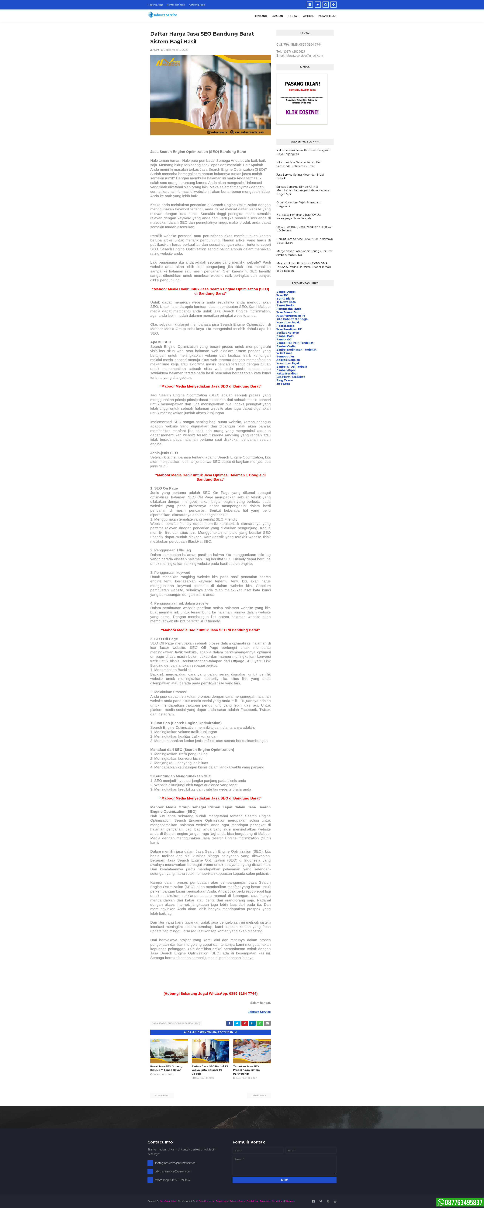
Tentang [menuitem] (261, 16)
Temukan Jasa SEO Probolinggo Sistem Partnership (246, 1070)
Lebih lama (258, 1095)
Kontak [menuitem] (293, 16)
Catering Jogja (197, 4)
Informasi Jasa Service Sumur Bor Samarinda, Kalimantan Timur (298, 164)
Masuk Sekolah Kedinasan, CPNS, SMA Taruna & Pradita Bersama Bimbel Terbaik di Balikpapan (303, 267)
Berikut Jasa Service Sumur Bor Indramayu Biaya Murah (304, 240)
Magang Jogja (155, 4)
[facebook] (310, 5)
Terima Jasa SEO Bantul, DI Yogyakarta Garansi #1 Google (210, 1070)
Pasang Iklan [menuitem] (327, 16)
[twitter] (318, 5)
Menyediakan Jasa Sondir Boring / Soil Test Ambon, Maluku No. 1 (304, 253)
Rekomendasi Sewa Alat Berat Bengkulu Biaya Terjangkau (303, 152)
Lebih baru (163, 1095)
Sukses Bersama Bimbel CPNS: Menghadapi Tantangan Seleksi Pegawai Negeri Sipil (303, 190)
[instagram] (326, 5)
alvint (156, 49)
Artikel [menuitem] (308, 16)
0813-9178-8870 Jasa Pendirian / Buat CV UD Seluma (304, 228)
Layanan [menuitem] (277, 16)
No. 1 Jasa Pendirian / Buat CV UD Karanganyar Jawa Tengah (298, 216)
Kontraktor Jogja (176, 4)
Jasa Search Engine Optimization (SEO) (176, 1023)
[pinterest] (333, 5)
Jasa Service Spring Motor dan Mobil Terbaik (300, 176)
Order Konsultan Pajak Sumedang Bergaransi (298, 204)
